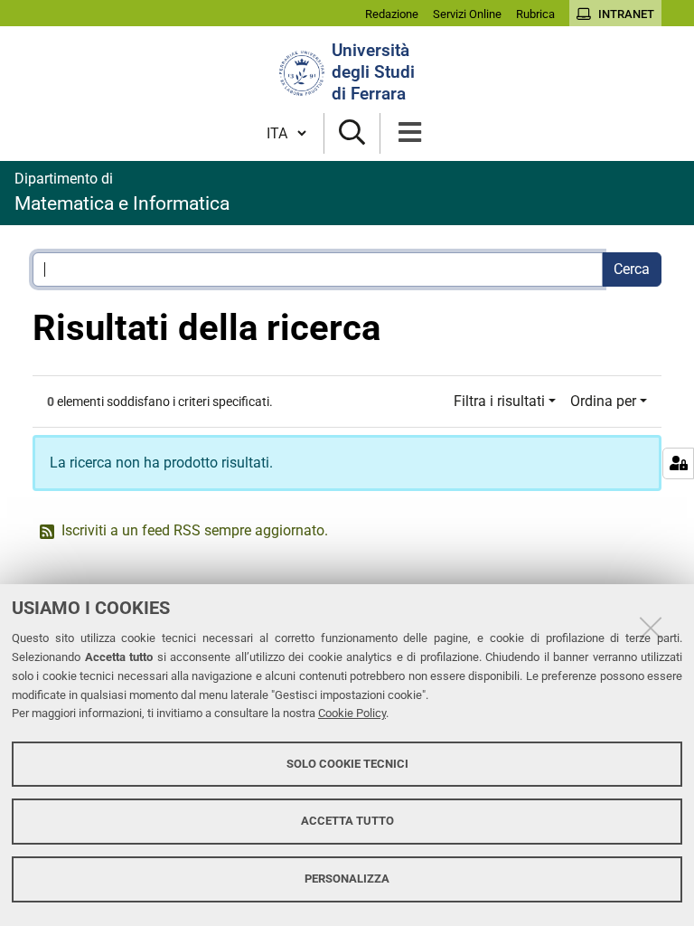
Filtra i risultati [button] (499, 401)
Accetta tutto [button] (347, 820)
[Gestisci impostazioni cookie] (678, 463)
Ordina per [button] (603, 401)
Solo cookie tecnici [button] (347, 763)
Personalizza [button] (347, 878)
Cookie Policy (352, 713)
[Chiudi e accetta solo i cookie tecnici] (650, 627)
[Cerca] (352, 133)
